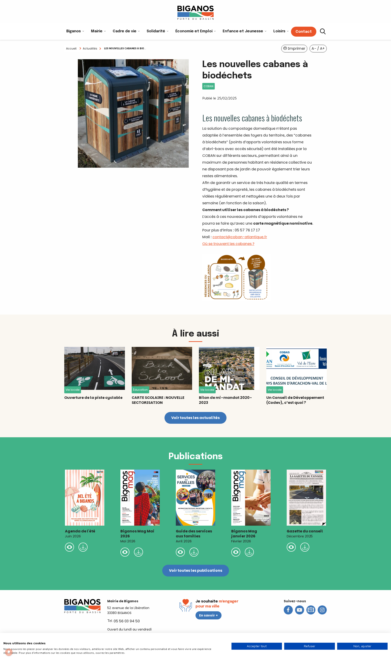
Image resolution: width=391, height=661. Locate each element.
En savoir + (208, 615)
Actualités (90, 48)
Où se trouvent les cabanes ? (228, 243)
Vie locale (73, 390)
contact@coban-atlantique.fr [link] (239, 237)
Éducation (140, 390)
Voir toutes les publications (195, 570)
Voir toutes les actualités (195, 417)
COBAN (208, 86)
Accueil (71, 48)
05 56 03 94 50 (127, 621)
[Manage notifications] (8, 652)
